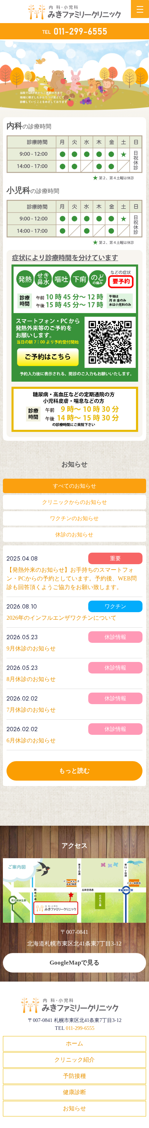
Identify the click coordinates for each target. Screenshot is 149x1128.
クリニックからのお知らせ (74, 502)
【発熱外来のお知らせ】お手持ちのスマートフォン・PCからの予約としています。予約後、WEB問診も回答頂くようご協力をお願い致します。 (72, 578)
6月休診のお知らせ (31, 740)
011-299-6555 (80, 1028)
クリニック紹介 (74, 1060)
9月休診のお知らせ (31, 648)
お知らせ (74, 1108)
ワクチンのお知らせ (74, 518)
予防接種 (74, 1076)
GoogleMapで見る (74, 962)
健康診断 (74, 1092)
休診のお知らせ (74, 534)
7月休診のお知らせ (31, 710)
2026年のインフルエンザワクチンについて (61, 618)
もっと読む (74, 770)
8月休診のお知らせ (31, 679)
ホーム (74, 1043)
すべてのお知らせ (74, 486)
